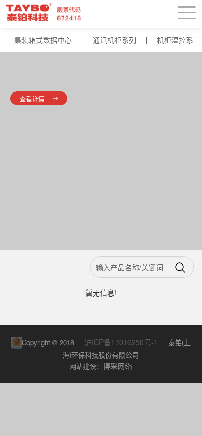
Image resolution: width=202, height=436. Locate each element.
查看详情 (32, 98)
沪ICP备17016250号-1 (122, 342)
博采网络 (117, 366)
